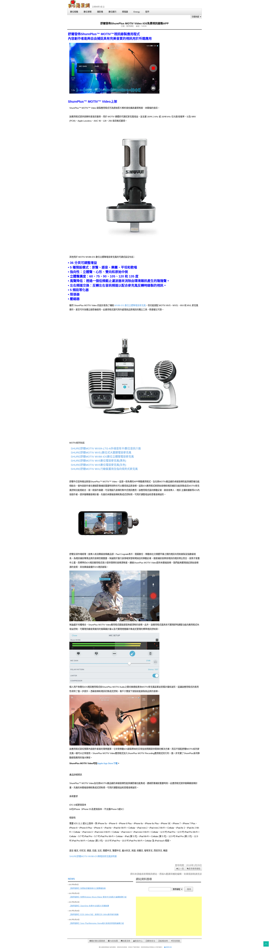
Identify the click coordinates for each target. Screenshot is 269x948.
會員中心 (139, 941)
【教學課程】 (74, 888)
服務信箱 (169, 947)
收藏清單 (126, 941)
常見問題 (176, 941)
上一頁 (181, 868)
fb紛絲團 (114, 941)
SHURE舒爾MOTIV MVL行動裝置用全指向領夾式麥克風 (104, 468)
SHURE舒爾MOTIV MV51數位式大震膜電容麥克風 (101, 452)
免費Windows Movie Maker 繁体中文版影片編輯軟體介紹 (103, 897)
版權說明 (164, 941)
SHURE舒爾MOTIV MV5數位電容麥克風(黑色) (98, 460)
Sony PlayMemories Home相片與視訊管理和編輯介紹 (102, 923)
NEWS (71, 879)
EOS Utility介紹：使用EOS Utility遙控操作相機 (99, 914)
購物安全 (151, 941)
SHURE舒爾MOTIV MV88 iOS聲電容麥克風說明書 (93, 856)
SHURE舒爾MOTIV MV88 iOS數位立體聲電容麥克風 (102, 456)
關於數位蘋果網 (98, 941)
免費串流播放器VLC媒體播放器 (93, 888)
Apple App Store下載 (107, 763)
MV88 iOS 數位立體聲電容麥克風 (130, 305)
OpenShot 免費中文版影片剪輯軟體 (94, 906)
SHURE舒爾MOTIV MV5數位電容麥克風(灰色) (98, 464)
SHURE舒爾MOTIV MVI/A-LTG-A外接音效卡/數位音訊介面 (106, 448)
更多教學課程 (194, 868)
